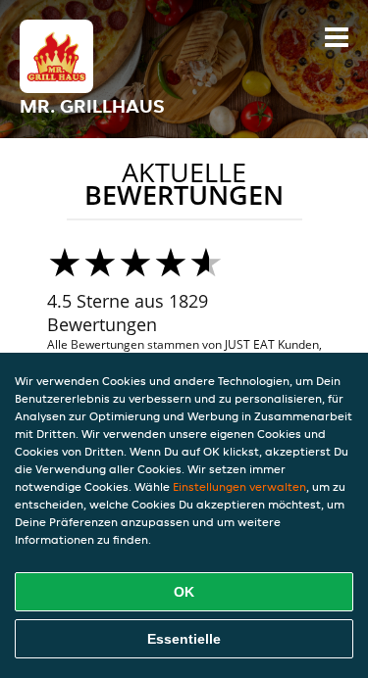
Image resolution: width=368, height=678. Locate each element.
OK (184, 592)
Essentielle (184, 639)
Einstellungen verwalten (239, 486)
